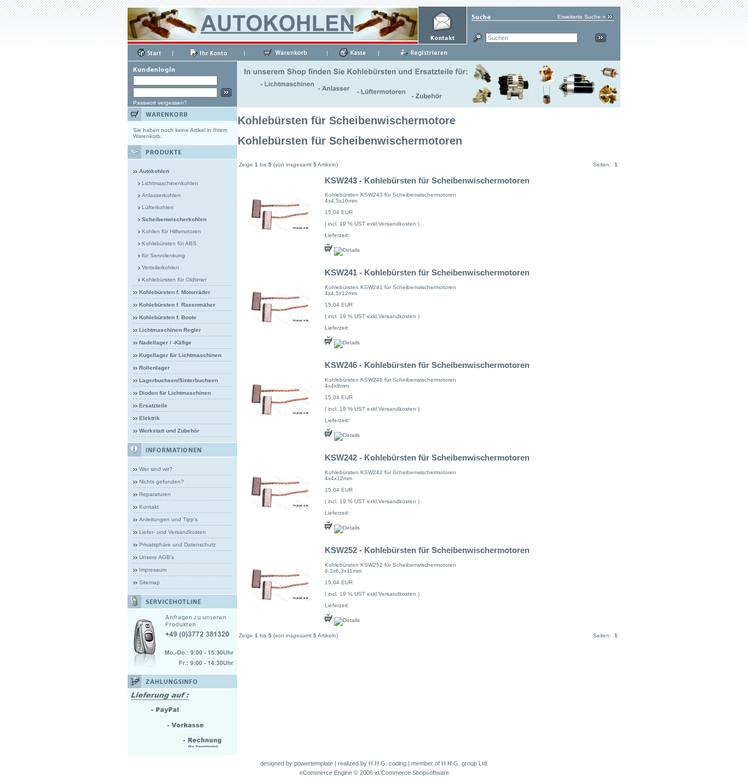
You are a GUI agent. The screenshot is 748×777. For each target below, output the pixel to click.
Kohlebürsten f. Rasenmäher (177, 305)
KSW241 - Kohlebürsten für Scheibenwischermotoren (427, 272)
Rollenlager (154, 368)
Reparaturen (155, 494)
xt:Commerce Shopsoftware (412, 772)
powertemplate (313, 763)
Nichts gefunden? (161, 482)
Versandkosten (397, 224)
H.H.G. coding (387, 763)
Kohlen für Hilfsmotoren (171, 231)
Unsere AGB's (156, 557)
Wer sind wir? (155, 469)
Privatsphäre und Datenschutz (177, 545)
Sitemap (149, 582)
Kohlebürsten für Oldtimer (174, 280)
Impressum (152, 570)
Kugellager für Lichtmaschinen (180, 355)
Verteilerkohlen (160, 267)
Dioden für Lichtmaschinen (175, 393)
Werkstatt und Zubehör (169, 431)
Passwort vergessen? (160, 103)
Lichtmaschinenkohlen (170, 183)
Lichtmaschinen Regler (170, 330)
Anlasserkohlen (161, 195)
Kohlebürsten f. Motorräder (174, 292)
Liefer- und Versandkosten (172, 532)
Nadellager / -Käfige (165, 342)
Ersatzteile (153, 405)
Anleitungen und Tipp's (168, 519)
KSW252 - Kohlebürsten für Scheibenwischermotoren (427, 550)
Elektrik (149, 418)
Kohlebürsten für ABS (169, 243)
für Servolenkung (163, 255)
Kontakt (149, 507)
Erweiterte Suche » (581, 17)
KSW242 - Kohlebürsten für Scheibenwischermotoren (427, 457)
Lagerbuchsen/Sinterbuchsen (178, 380)
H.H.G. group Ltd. (464, 763)
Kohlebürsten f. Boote (168, 317)
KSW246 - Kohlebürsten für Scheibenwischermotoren (427, 365)
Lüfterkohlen (158, 207)
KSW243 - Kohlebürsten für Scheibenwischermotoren (427, 180)
